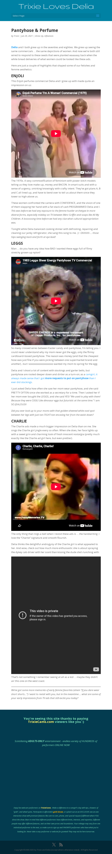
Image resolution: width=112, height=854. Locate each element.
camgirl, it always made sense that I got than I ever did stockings (54, 378)
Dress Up (39, 36)
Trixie (16, 36)
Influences (48, 36)
